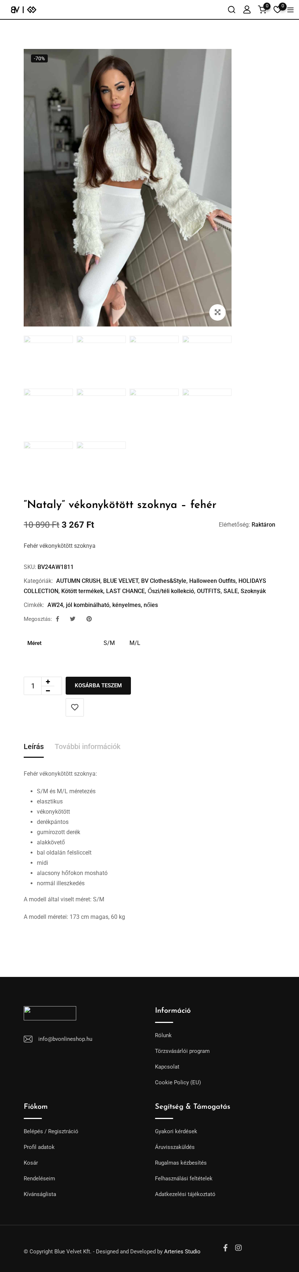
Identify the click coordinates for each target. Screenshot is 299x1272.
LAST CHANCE (125, 591)
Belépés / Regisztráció (51, 1131)
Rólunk (163, 1035)
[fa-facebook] (57, 619)
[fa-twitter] (72, 619)
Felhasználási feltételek (184, 1178)
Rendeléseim (39, 1178)
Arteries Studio (182, 1251)
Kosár (31, 1163)
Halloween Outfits (212, 580)
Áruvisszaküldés (175, 1147)
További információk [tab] (87, 746)
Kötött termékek (82, 591)
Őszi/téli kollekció (171, 591)
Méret (34, 643)
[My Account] (247, 9)
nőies (151, 604)
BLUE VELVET (120, 580)
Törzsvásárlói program (182, 1051)
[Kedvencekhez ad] (75, 707)
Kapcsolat (167, 1066)
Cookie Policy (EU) (178, 1082)
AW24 (55, 604)
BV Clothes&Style (163, 580)
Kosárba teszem (98, 685)
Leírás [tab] (34, 746)
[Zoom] (217, 312)
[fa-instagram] (238, 1248)
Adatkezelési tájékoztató (185, 1194)
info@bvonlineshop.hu (65, 1039)
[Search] (231, 9)
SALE (231, 591)
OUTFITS (209, 591)
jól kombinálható (87, 604)
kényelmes (126, 604)
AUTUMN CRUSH (78, 580)
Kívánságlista (40, 1194)
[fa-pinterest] (89, 619)
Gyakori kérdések (176, 1131)
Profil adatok (39, 1147)
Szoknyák (253, 591)
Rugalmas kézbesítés (181, 1163)
